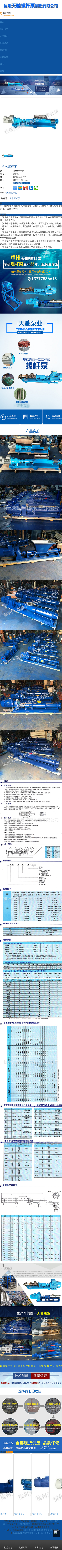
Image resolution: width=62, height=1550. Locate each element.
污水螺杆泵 (14, 198)
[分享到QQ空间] (20, 188)
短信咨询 (23, 1547)
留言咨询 (17, 183)
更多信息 (26, 183)
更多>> (9, 1452)
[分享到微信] (36, 188)
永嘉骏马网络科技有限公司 (25, 1533)
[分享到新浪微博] (25, 188)
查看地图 (54, 1547)
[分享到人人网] (31, 188)
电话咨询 (8, 1547)
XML (49, 1533)
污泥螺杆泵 (11, 192)
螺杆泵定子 (25, 1524)
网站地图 (42, 1533)
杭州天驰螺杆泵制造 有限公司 (38, 1530)
